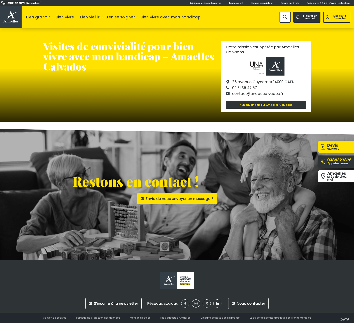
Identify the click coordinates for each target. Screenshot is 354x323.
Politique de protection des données (98, 317)
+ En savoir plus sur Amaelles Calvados (266, 105)
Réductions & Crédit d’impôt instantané (328, 3)
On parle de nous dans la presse (220, 317)
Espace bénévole (290, 3)
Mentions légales (140, 317)
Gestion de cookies (54, 317)
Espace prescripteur (262, 3)
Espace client (236, 3)
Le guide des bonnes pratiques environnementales (280, 317)
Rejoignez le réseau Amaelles (205, 3)
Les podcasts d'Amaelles (175, 317)
